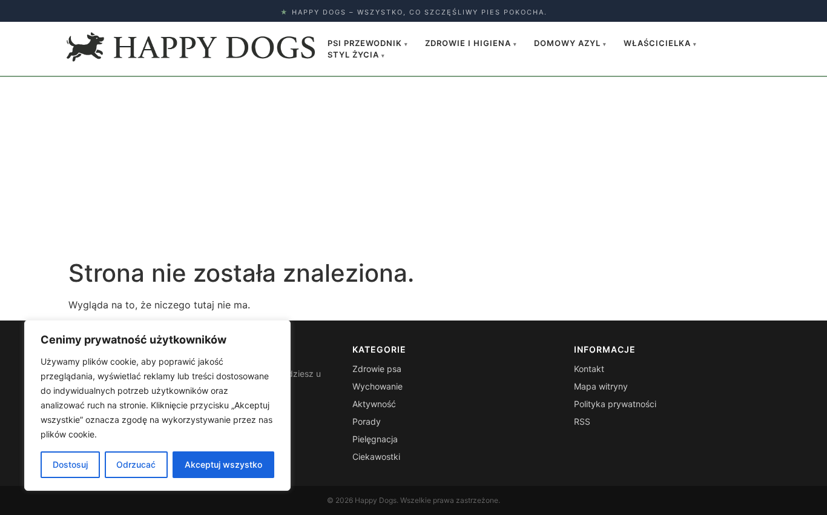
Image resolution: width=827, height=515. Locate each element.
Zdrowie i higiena (471, 43)
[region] (157, 405)
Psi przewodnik (368, 43)
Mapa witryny (601, 386)
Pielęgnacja (375, 439)
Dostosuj (70, 464)
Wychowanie (377, 386)
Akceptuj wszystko (223, 464)
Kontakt (589, 369)
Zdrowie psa (376, 369)
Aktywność (374, 404)
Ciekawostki (376, 456)
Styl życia (356, 54)
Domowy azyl (570, 43)
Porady (366, 421)
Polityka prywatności (615, 404)
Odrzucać (136, 464)
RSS (582, 421)
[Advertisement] (413, 168)
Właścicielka (660, 43)
